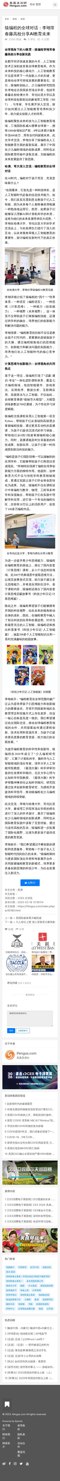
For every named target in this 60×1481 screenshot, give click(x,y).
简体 (32, 4)
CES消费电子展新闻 (19, 1199)
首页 (7, 19)
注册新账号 (23, 1030)
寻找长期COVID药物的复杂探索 (25, 1126)
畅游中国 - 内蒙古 (18, 1328)
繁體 (38, 4)
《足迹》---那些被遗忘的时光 (32, 1344)
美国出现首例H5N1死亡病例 (23, 1148)
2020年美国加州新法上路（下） (37, 1378)
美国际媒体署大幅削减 (28, 917)
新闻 (15, 19)
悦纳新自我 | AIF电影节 (33, 1333)
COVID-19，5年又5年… (20, 1137)
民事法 (12, 1372)
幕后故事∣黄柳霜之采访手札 (30, 1350)
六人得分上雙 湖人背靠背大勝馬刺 (35, 922)
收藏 (10, 929)
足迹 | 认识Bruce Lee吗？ (30, 1339)
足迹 (10, 1339)
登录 (11, 1030)
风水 (10, 1361)
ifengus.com (26, 1053)
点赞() (31, 882)
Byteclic (19, 1421)
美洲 (22, 19)
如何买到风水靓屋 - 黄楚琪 (30, 1361)
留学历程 (13, 1367)
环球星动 (13, 1333)
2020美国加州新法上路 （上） (35, 1372)
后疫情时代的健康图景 (19, 1103)
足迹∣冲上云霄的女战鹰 (28, 1355)
